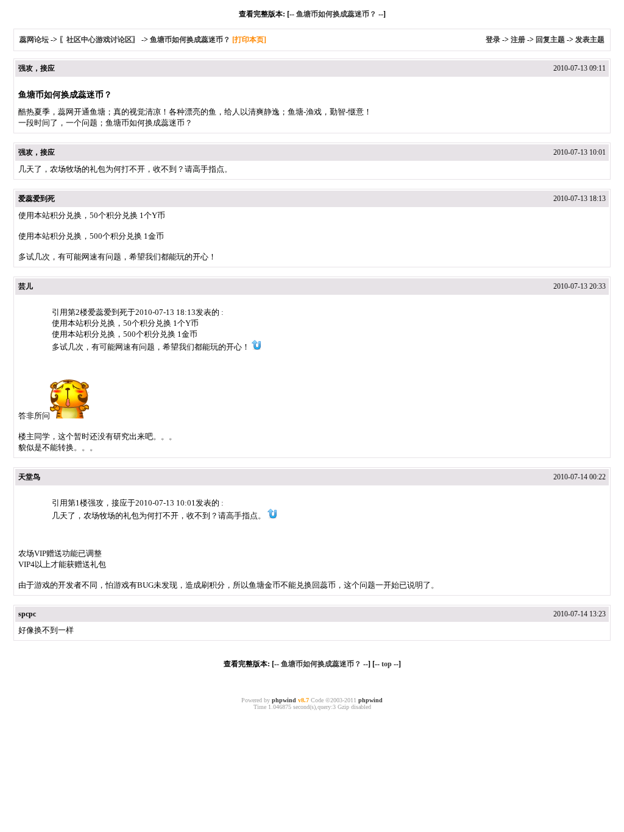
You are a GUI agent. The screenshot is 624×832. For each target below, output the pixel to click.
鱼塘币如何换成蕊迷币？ (336, 14)
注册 (518, 39)
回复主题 (550, 39)
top (386, 664)
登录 (493, 39)
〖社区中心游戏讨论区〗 (99, 39)
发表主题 (589, 39)
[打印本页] (249, 39)
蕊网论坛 (34, 39)
